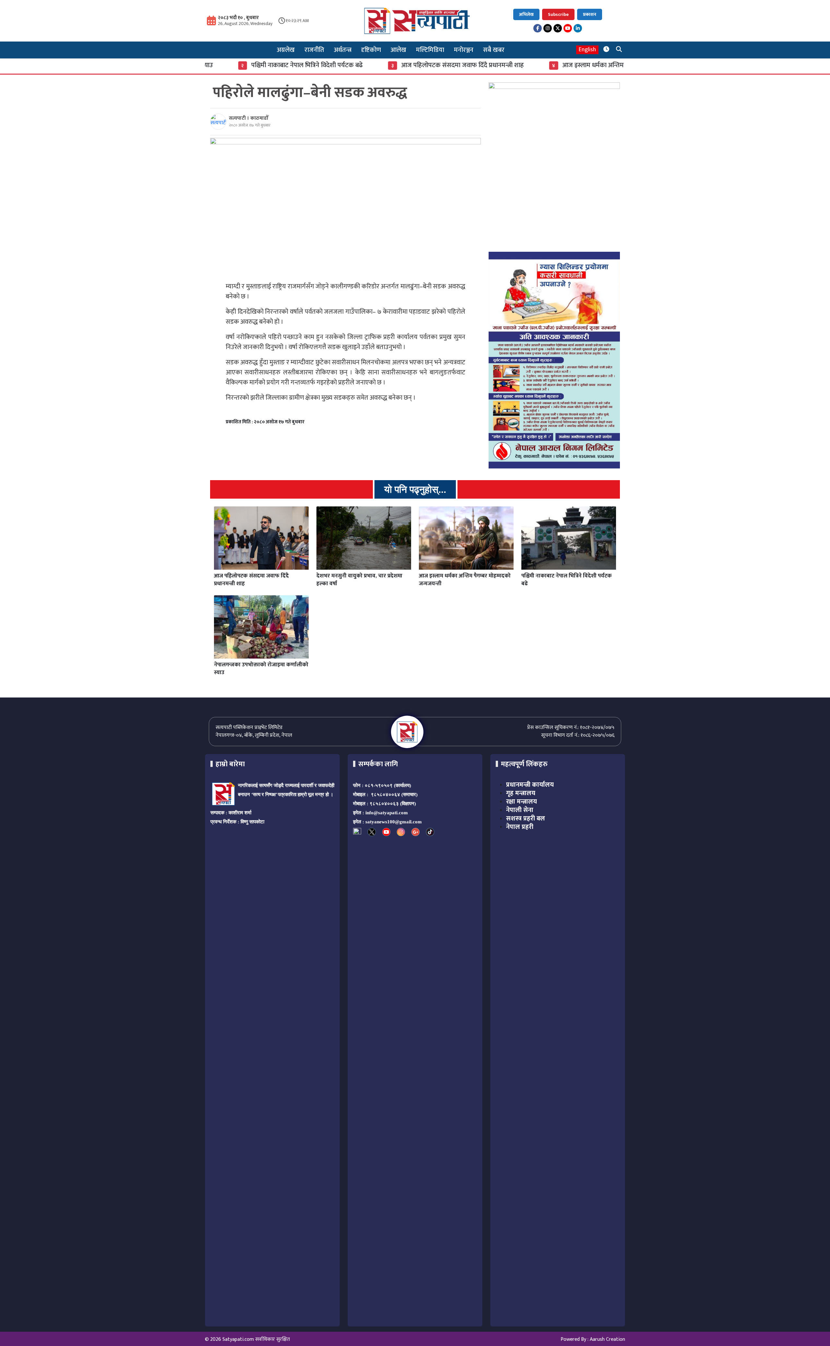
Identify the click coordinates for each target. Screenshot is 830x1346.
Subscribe (558, 14)
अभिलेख (526, 14)
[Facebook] (537, 28)
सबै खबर (493, 49)
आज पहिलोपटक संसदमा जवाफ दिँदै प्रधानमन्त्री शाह (412, 65)
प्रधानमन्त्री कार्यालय (530, 784)
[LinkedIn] (578, 28)
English (587, 49)
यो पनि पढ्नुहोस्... (415, 489)
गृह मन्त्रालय (520, 793)
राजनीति (314, 49)
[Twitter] (557, 28)
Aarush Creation (607, 1339)
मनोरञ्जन (463, 49)
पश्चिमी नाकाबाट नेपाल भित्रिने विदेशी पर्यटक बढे (257, 65)
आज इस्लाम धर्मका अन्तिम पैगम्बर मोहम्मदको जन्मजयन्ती (579, 65)
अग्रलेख (286, 49)
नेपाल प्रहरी (519, 826)
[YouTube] (567, 28)
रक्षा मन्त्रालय (521, 801)
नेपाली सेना (519, 810)
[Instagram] (547, 28)
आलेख (398, 49)
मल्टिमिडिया (430, 49)
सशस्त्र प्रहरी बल (525, 818)
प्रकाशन (589, 14)
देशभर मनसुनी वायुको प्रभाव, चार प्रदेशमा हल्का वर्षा (359, 579)
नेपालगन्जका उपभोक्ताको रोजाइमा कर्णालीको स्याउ (261, 668)
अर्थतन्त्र (342, 49)
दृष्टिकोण (371, 49)
